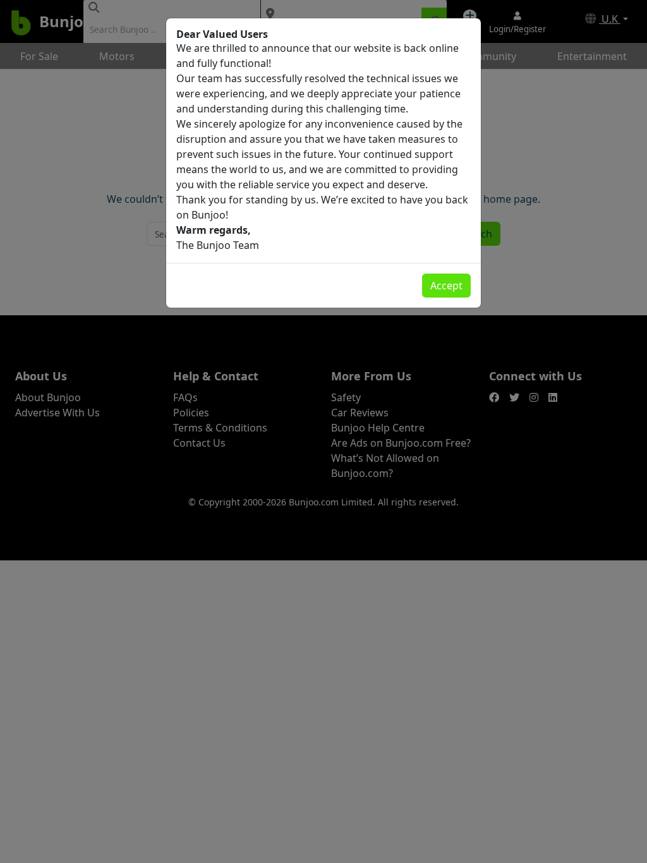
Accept (446, 286)
